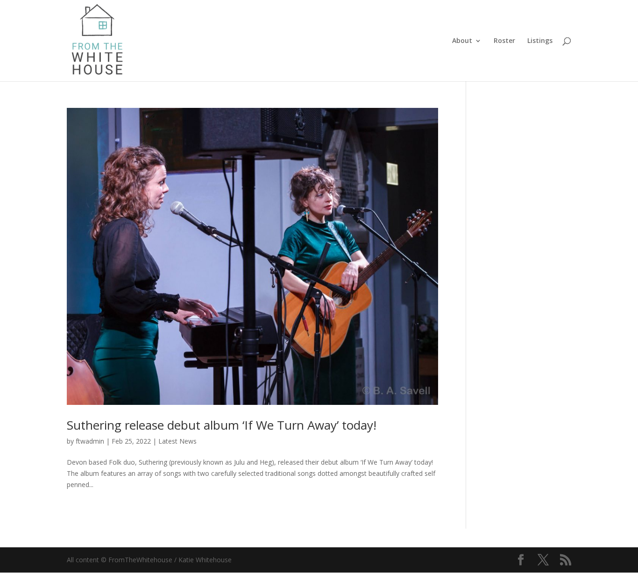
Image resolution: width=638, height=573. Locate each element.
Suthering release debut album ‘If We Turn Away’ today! (221, 425)
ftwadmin (90, 441)
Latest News (177, 441)
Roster (504, 41)
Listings (540, 41)
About (462, 41)
